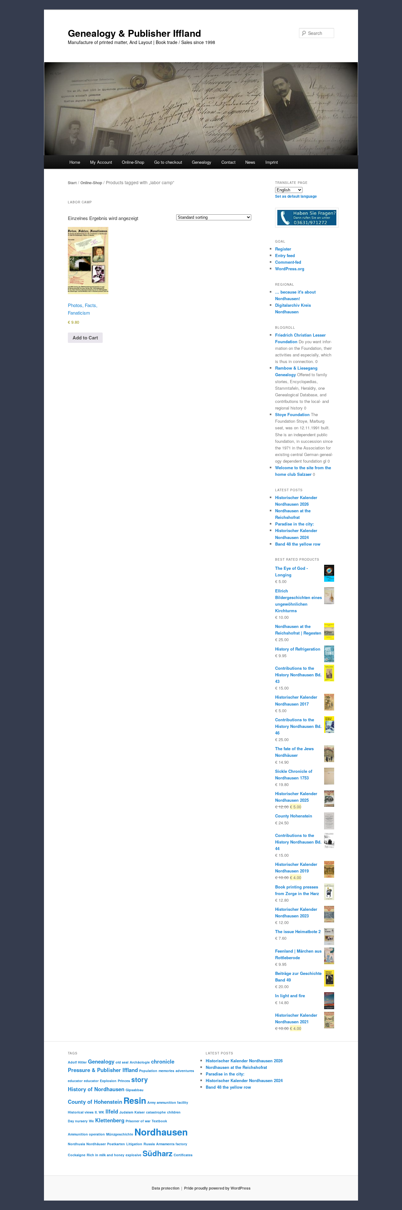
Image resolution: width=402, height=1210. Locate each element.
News (250, 162)
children (174, 1112)
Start (72, 182)
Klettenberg (109, 1120)
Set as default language (296, 196)
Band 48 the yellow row (297, 544)
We (91, 1121)
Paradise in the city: (294, 524)
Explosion (108, 1080)
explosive (133, 1154)
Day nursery (78, 1121)
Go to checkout (168, 162)
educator (75, 1080)
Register (283, 249)
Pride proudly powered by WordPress (217, 1188)
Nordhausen (161, 1131)
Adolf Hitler (77, 1062)
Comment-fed (288, 262)
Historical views (81, 1112)
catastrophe (156, 1112)
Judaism (126, 1112)
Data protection (165, 1188)
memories (166, 1070)
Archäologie (140, 1062)
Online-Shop (91, 182)
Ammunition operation (86, 1134)
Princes (124, 1080)
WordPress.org (289, 269)
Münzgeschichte (119, 1134)
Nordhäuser (96, 1143)
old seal (122, 1062)
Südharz (157, 1153)
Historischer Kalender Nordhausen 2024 (244, 1080)
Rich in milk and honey (105, 1154)
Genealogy (101, 1061)
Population (148, 1070)
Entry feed (285, 255)
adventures (185, 1070)
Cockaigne (76, 1154)
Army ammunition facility (167, 1102)
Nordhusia (76, 1143)
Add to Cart (85, 337)
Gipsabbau (135, 1089)
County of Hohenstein (95, 1101)
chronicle (162, 1061)
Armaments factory (171, 1143)
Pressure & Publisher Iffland (103, 1070)
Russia (149, 1143)
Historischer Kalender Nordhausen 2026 (244, 1061)
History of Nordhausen (96, 1089)
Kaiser (139, 1112)
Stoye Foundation (292, 414)
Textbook (159, 1121)
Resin (134, 1100)
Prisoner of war (138, 1121)
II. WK (99, 1112)
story (139, 1079)
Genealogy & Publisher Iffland (134, 33)
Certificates (183, 1154)
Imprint (271, 162)
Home (74, 162)
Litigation (134, 1143)
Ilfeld (112, 1111)
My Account (101, 162)
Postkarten (116, 1143)
